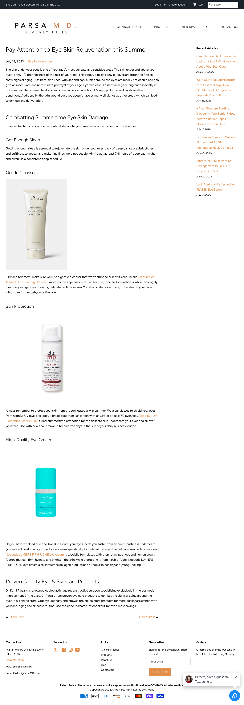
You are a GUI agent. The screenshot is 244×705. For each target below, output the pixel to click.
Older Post (17, 617)
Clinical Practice (132, 27)
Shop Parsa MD (121, 689)
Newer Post (147, 617)
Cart (200, 4)
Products (163, 27)
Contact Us (228, 27)
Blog (207, 27)
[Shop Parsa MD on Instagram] (70, 650)
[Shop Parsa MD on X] (56, 650)
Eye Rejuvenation (40, 61)
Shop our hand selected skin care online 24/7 (33, 4)
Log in (158, 4)
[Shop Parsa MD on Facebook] (63, 650)
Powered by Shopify (142, 689)
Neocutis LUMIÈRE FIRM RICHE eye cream (35, 554)
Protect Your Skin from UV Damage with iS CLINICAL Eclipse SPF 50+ (214, 166)
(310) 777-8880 (15, 660)
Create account (178, 4)
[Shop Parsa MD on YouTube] (77, 650)
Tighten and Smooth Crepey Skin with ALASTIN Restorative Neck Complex (215, 142)
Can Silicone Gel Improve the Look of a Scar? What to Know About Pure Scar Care (216, 61)
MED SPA (188, 27)
